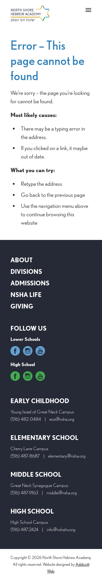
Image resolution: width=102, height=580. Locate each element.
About (21, 260)
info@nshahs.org (61, 529)
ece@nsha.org (61, 419)
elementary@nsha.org (67, 456)
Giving (21, 306)
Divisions (26, 271)
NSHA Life (26, 295)
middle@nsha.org (62, 492)
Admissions (29, 283)
